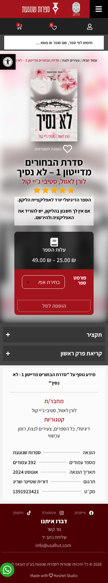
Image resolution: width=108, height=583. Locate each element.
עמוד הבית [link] (89, 60)
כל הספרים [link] (64, 428)
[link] (8, 62)
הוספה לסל (54, 305)
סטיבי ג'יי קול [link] (39, 181)
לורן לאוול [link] (73, 181)
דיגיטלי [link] (83, 428)
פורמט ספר (80, 280)
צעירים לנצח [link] (71, 60)
